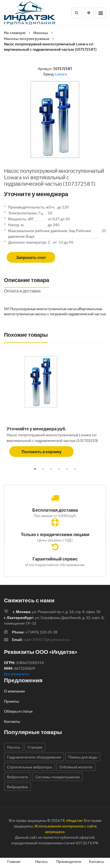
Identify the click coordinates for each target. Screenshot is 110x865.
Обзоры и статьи (18, 711)
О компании (14, 691)
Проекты (11, 701)
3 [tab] (51, 469)
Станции (35, 747)
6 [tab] (75, 469)
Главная (13, 861)
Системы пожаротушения (57, 777)
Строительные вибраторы (29, 767)
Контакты (12, 721)
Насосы (40, 32)
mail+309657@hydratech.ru (46, 639)
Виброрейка (17, 787)
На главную (15, 32)
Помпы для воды (82, 757)
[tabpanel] (55, 409)
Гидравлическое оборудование (34, 757)
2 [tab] (43, 469)
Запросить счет (31, 257)
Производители (68, 861)
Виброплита (17, 777)
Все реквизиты (16, 674)
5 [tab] (67, 469)
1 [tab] (35, 469)
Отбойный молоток (75, 767)
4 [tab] (59, 469)
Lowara (61, 74)
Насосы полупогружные (26, 38)
